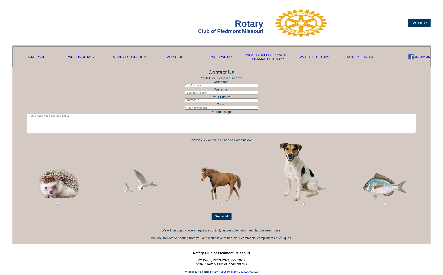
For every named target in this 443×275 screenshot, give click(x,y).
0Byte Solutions (222, 271)
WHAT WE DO (221, 57)
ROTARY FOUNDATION (129, 57)
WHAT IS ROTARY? (82, 57)
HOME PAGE (35, 57)
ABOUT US (175, 57)
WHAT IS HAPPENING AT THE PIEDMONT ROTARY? (268, 57)
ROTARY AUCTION (360, 57)
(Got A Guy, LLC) (240, 271)
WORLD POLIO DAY (314, 57)
